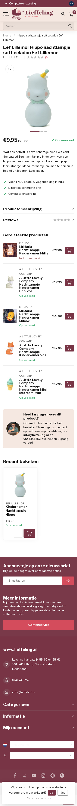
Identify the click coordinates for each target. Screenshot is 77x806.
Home (7, 36)
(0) (47, 57)
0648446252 (31, 439)
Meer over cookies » (39, 798)
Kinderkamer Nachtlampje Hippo (16, 511)
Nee (62, 793)
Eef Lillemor (12, 57)
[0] (71, 14)
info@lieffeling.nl (36, 435)
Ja (51, 793)
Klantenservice (38, 625)
